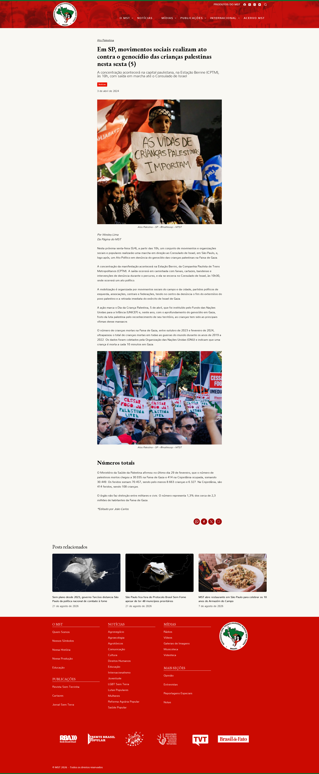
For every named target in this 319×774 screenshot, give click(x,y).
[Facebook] (244, 4)
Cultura (112, 655)
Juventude (114, 678)
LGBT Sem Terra (118, 684)
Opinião (168, 675)
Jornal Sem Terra (63, 704)
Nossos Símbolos (63, 640)
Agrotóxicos (115, 643)
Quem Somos (61, 632)
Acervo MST (254, 18)
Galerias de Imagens (177, 643)
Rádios (168, 631)
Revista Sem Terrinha (65, 686)
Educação (58, 667)
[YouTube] (259, 4)
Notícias (145, 18)
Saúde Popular (117, 707)
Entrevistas (171, 684)
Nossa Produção (62, 658)
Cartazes (57, 695)
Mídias (167, 18)
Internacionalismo (119, 672)
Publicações (191, 18)
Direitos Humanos (119, 661)
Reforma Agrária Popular (123, 701)
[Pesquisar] (265, 4)
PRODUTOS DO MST (227, 4)
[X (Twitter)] (249, 4)
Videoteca (170, 655)
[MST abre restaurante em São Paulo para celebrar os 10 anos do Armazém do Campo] (233, 573)
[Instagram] (254, 4)
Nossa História (61, 649)
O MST (125, 18)
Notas (167, 702)
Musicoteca (171, 649)
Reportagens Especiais (178, 693)
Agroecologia (116, 637)
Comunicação (116, 649)
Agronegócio (116, 631)
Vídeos (168, 637)
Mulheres (114, 695)
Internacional (223, 18)
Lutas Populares (118, 690)
